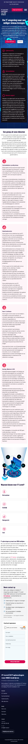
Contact (20, 41)
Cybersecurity (5, 698)
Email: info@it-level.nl (10, 2)
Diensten (3, 714)
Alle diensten (4, 701)
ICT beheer (13, 557)
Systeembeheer (5, 696)
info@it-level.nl (5, 727)
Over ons (3, 709)
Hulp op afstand (17, 9)
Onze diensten (10, 41)
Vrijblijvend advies (8, 731)
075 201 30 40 (14, 4)
